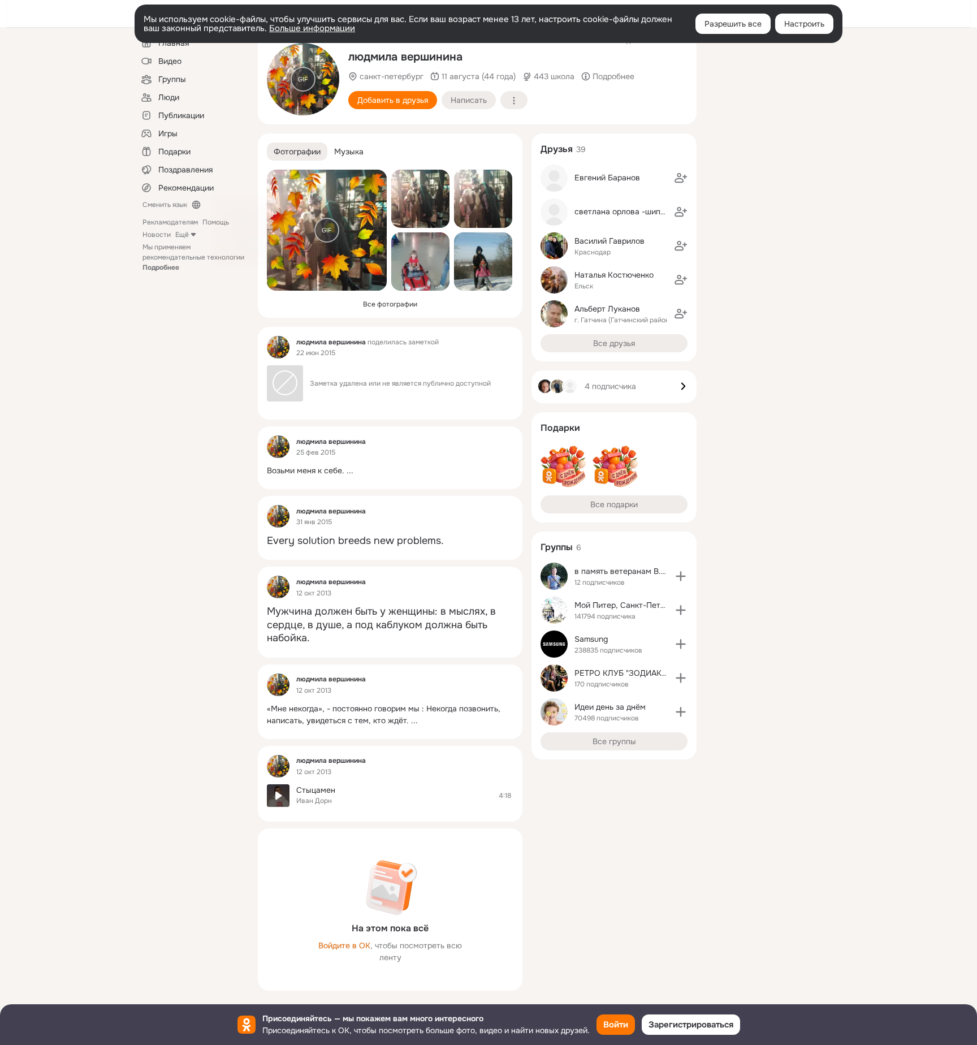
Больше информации (312, 28)
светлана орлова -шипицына (629, 211)
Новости (156, 234)
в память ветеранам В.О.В (624, 571)
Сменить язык (164, 204)
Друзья (557, 149)
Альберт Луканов (607, 309)
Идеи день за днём (610, 707)
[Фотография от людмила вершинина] (420, 199)
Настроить (804, 24)
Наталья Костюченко (614, 275)
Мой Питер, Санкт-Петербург (630, 605)
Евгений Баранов (607, 177)
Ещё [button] (182, 234)
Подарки (560, 428)
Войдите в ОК (344, 945)
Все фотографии (390, 304)
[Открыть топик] (390, 471)
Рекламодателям (170, 222)
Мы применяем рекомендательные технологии (193, 257)
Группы (557, 547)
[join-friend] (681, 178)
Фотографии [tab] (297, 151)
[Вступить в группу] (681, 576)
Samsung (591, 639)
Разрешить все (733, 24)
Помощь (215, 222)
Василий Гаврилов (609, 241)
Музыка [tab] (349, 151)
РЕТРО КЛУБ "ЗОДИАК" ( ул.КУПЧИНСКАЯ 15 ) (662, 673)
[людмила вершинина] (278, 347)
